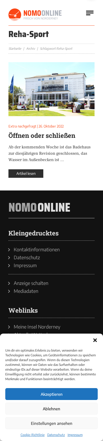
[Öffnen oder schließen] (51, 89)
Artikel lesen (26, 173)
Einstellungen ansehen (51, 423)
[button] (95, 340)
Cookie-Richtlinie (33, 435)
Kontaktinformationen (37, 249)
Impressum (75, 435)
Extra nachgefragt (22, 126)
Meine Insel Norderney (37, 326)
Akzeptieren (52, 394)
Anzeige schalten (31, 283)
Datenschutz (56, 435)
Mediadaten (26, 291)
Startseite (14, 49)
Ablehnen (51, 408)
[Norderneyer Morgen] (35, 14)
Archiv (30, 49)
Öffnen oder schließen (41, 135)
